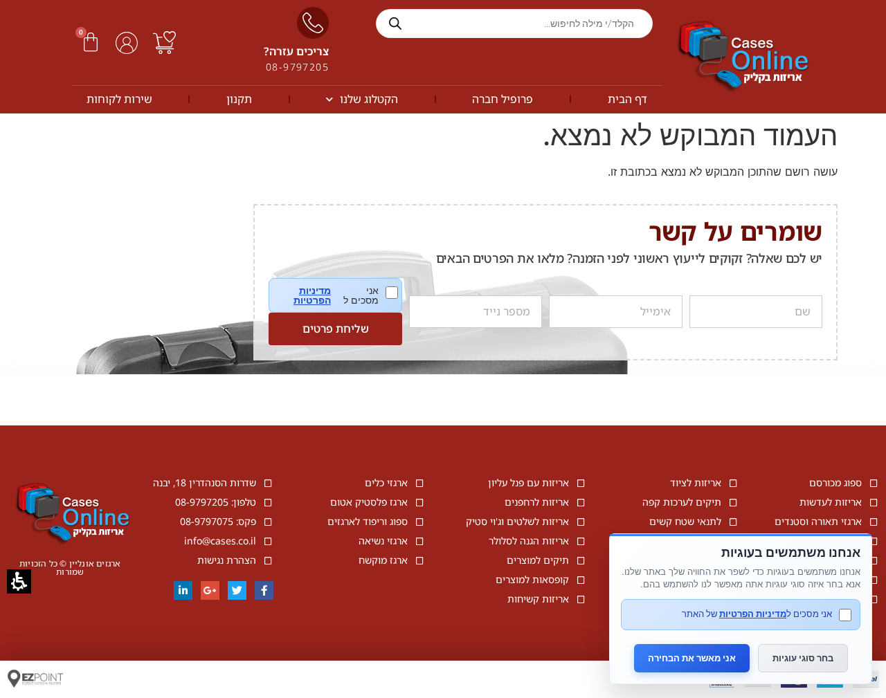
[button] (90, 42)
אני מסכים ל (345, 295)
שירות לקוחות (119, 99)
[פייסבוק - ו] (264, 590)
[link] (164, 42)
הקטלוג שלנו (369, 99)
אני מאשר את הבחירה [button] (692, 657)
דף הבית (627, 99)
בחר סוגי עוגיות (802, 657)
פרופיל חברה (502, 99)
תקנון (239, 99)
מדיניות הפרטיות (311, 295)
